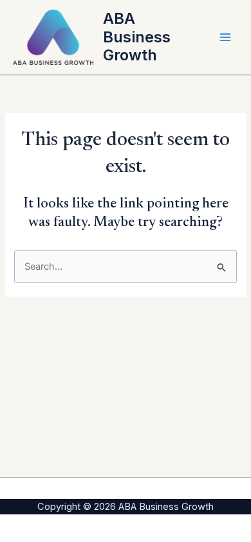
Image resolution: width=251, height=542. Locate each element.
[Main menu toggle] (225, 37)
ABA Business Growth (137, 36)
